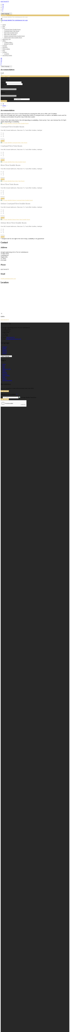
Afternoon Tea (6, 39)
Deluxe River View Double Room (13, 37)
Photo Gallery (6, 49)
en (3, 6)
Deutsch (4, 347)
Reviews (4, 45)
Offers (4, 41)
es (3, 7)
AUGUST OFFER (8, 44)
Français (4, 352)
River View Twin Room (10, 34)
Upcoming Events (7, 55)
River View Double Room (11, 33)
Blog (3, 50)
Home (4, 24)
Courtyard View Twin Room (11, 31)
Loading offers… (8, 42)
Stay (3, 28)
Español (4, 350)
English (4, 348)
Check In (3, 82)
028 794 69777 (5, 1)
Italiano (4, 353)
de (3, 4)
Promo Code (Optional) (7, 99)
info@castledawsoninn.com (8, 278)
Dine (3, 26)
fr (2, 9)
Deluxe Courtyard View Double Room (14, 36)
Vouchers (5, 47)
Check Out (3, 84)
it (2, 11)
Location (6, 54)
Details (3, 141)
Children (3, 92)
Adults (2, 86)
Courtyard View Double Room (12, 29)
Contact (4, 52)
